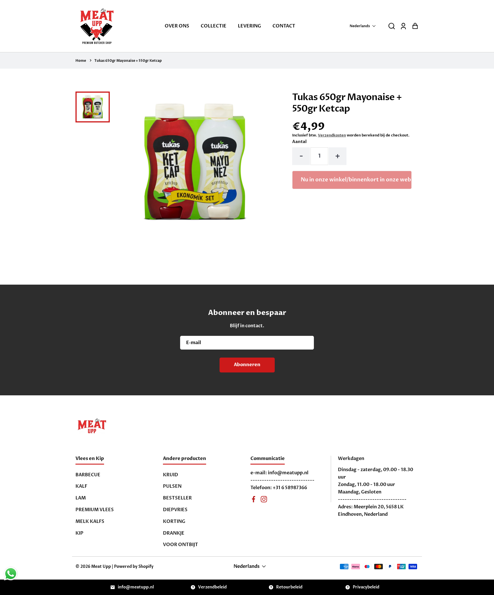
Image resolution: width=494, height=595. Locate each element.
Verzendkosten (332, 135)
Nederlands (360, 26)
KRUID (170, 475)
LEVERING (249, 26)
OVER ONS (177, 26)
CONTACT (283, 26)
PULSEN (172, 486)
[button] (391, 26)
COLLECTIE (213, 26)
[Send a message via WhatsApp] (11, 574)
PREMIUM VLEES (94, 510)
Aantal (299, 141)
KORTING (174, 521)
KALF (81, 486)
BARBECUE (87, 475)
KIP (79, 533)
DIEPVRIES (175, 510)
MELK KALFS (89, 521)
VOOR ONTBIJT (180, 545)
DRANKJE (173, 533)
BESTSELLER (177, 498)
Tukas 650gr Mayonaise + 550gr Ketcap (128, 60)
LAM (80, 498)
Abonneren (247, 365)
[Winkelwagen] (415, 26)
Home (80, 60)
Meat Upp (101, 566)
